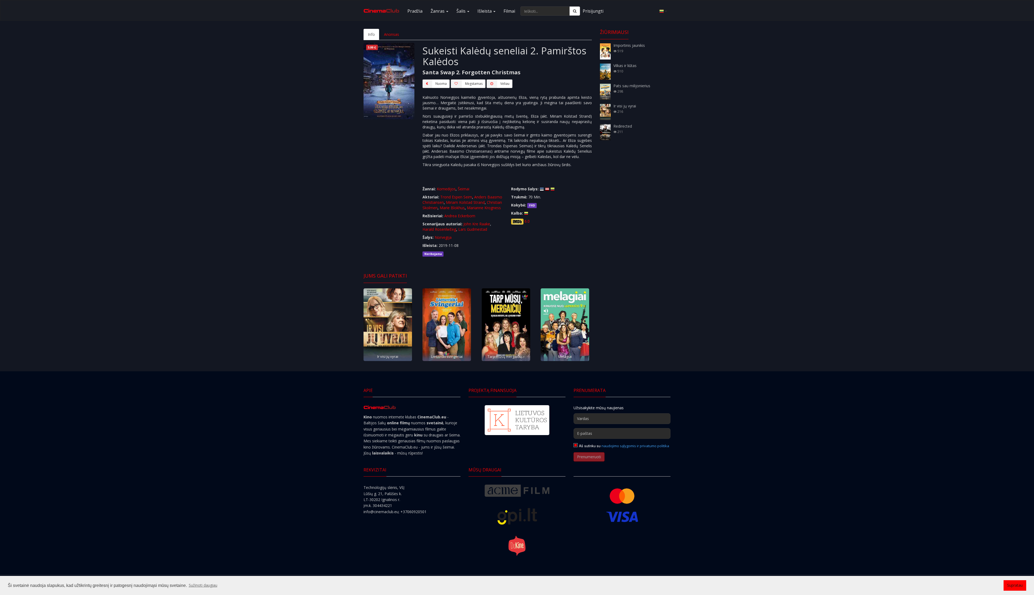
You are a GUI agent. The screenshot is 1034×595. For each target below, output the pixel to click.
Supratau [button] (1015, 585)
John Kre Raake (476, 223)
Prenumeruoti (589, 456)
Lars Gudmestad (472, 229)
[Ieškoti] (575, 11)
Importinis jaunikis (629, 45)
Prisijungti (593, 11)
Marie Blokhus (452, 207)
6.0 (527, 221)
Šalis (461, 11)
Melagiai (565, 356)
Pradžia (414, 11)
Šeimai (463, 188)
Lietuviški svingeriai (447, 356)
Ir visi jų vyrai (387, 356)
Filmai (509, 11)
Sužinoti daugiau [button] (203, 585)
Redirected (622, 126)
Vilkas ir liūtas (625, 65)
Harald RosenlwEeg (439, 229)
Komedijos (446, 188)
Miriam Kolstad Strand (465, 202)
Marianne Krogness (484, 207)
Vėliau (504, 83)
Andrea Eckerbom (459, 215)
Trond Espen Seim (456, 197)
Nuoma (441, 83)
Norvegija (443, 237)
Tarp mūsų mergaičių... (506, 356)
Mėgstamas (474, 83)
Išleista (485, 11)
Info (371, 34)
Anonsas (391, 34)
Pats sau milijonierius (631, 85)
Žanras (438, 11)
